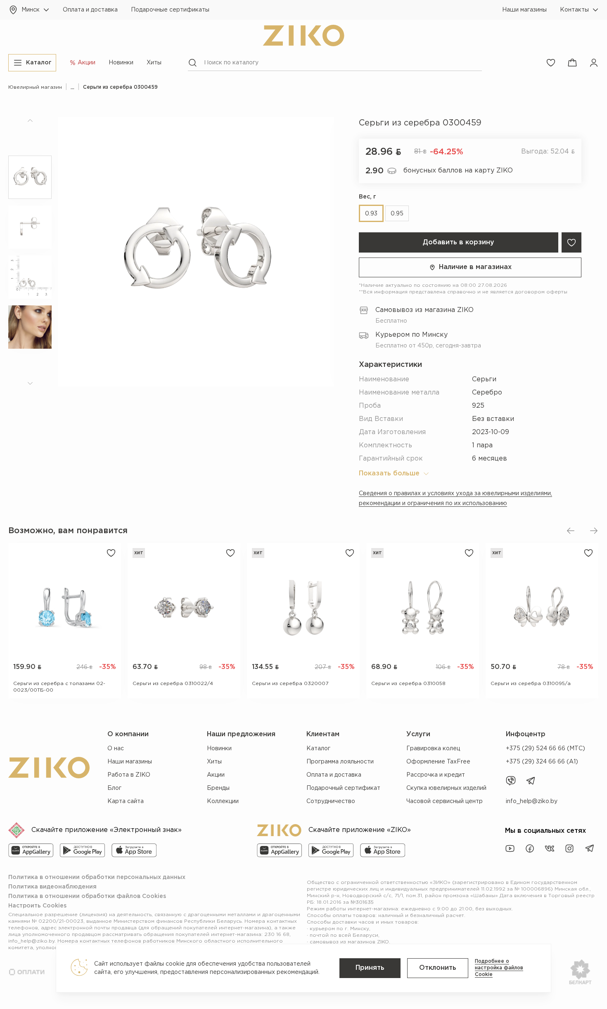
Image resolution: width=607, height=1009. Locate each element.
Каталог (318, 748)
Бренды (218, 788)
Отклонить (437, 968)
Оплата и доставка (90, 9)
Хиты (154, 62)
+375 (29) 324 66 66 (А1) (542, 761)
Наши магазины (524, 9)
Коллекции (223, 801)
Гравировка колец (433, 748)
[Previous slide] (571, 531)
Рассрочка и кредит (435, 775)
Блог (114, 788)
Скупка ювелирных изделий (446, 788)
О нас (115, 748)
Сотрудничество (330, 801)
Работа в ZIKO (128, 775)
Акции (216, 775)
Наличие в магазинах (475, 267)
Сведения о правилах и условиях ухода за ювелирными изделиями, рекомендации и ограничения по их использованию (455, 498)
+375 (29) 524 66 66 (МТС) (545, 748)
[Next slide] (594, 531)
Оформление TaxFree (438, 761)
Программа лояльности (340, 761)
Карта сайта (125, 801)
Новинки (121, 62)
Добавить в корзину (458, 242)
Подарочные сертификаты (170, 9)
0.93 (371, 213)
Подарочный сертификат (343, 788)
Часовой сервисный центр (444, 801)
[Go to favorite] (551, 63)
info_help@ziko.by (531, 801)
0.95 (397, 213)
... (72, 87)
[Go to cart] (572, 63)
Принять (370, 968)
